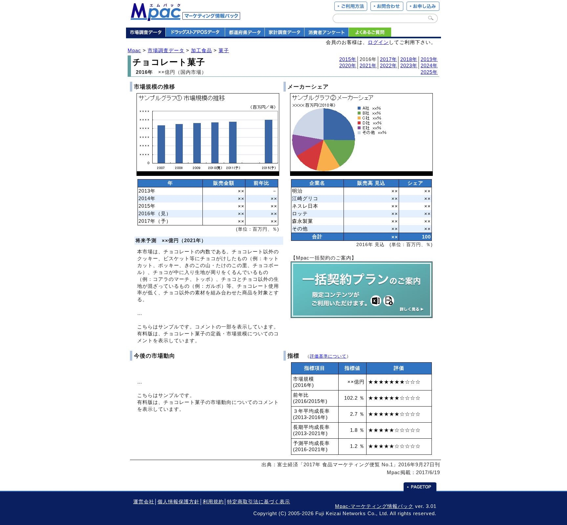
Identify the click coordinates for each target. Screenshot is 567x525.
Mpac (134, 50)
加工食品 (201, 50)
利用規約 (213, 501)
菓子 (224, 50)
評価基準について (328, 356)
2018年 (408, 59)
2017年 (388, 59)
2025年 (429, 72)
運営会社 (143, 501)
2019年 (429, 59)
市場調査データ (166, 50)
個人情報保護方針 (179, 501)
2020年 (347, 65)
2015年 (347, 59)
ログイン (378, 42)
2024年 (429, 65)
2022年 (388, 65)
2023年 (408, 65)
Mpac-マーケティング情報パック (374, 506)
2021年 (368, 65)
